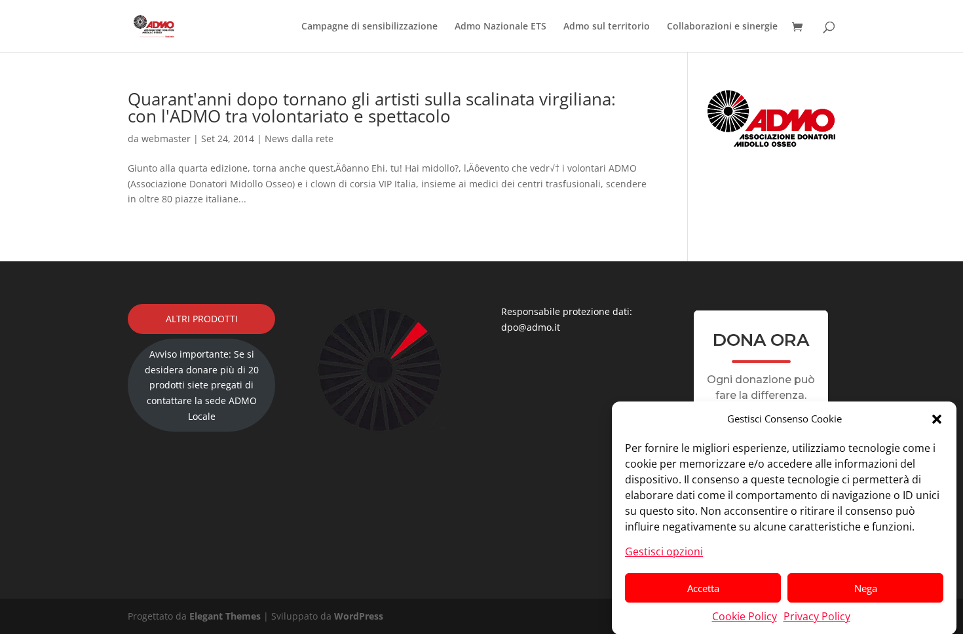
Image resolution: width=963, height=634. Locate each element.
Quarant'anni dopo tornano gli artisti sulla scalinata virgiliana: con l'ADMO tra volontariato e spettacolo (372, 107)
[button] (936, 419)
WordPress (358, 616)
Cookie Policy (744, 615)
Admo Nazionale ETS (500, 27)
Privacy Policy (817, 615)
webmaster (166, 138)
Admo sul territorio (606, 27)
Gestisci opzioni (664, 551)
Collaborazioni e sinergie (722, 27)
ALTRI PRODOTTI (202, 318)
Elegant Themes (225, 616)
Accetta (703, 587)
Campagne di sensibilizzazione (369, 27)
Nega (865, 587)
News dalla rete (299, 138)
